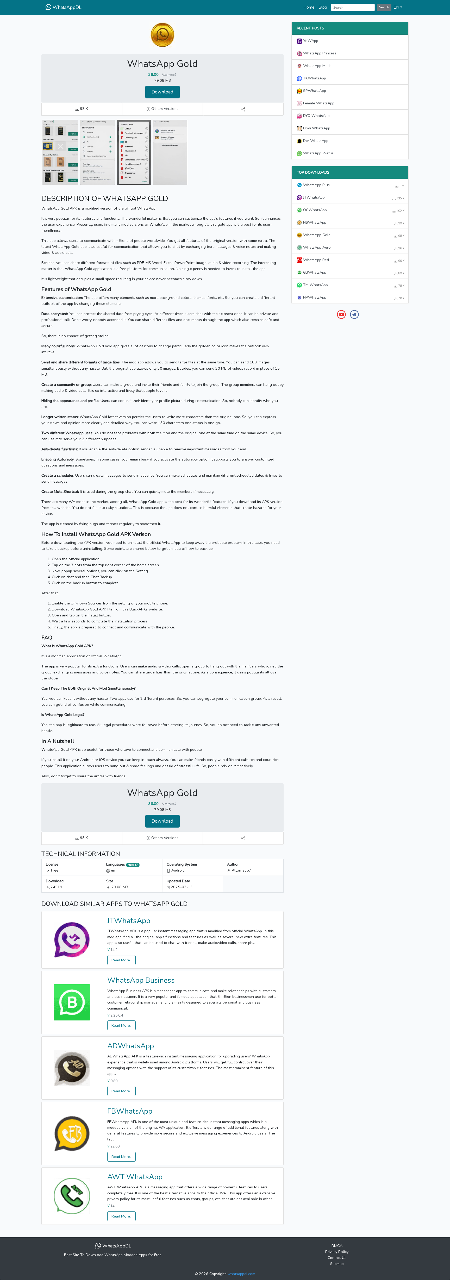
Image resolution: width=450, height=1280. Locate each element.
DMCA (337, 1245)
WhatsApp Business (141, 980)
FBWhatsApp (129, 1111)
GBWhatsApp (353, 272)
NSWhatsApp (353, 222)
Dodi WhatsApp (316, 128)
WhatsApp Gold (353, 235)
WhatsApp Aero (353, 247)
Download (162, 92)
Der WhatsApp (315, 140)
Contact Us (337, 1257)
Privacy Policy (336, 1251)
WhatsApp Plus (353, 185)
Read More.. (121, 960)
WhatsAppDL (66, 7)
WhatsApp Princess (319, 53)
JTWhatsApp (128, 921)
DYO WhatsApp (316, 115)
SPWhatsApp (314, 90)
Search (384, 7)
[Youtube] (341, 314)
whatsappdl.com (241, 1273)
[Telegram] (354, 314)
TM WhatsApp (353, 285)
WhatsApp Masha (318, 65)
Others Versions (164, 108)
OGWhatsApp (353, 210)
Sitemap (337, 1263)
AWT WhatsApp (134, 1177)
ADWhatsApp (130, 1046)
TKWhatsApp (314, 78)
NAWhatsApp (353, 297)
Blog (322, 7)
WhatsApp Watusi (318, 153)
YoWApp (310, 40)
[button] (397, 7)
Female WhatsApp (318, 103)
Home (309, 7)
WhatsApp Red (353, 260)
